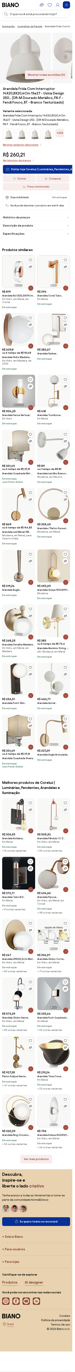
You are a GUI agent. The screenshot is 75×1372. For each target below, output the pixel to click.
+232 (59, 132)
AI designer (34, 1282)
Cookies (64, 1315)
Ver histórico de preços (17, 160)
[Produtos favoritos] (49, 5)
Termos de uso (60, 1324)
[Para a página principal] (10, 5)
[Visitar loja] (25, 58)
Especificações (13, 233)
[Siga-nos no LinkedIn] (36, 1301)
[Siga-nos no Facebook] (16, 1301)
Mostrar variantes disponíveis (20, 145)
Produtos (9, 1282)
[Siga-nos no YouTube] (26, 1301)
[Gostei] (30, 260)
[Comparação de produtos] (41, 5)
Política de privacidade (55, 1320)
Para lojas (12, 1261)
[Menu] (66, 5)
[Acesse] (57, 5)
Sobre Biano (14, 1236)
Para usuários (15, 1249)
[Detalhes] (30, 288)
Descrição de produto (18, 225)
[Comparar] (30, 267)
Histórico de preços (16, 217)
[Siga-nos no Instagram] (5, 1301)
